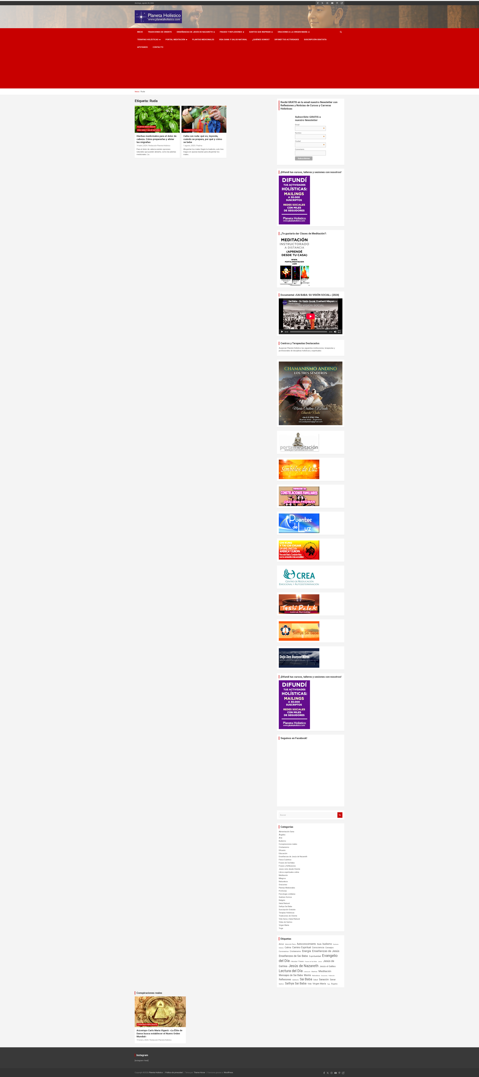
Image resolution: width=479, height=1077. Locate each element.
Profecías (283, 891)
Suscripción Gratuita (315, 39)
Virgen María (284, 925)
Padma (199, 146)
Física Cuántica (285, 860)
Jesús (320, 961)
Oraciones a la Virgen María (292, 32)
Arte (280, 838)
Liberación (307, 971)
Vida (309, 984)
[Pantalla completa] (339, 331)
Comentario (299, 149)
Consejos (329, 947)
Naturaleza (283, 881)
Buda (319, 944)
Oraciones (283, 885)
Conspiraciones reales (288, 844)
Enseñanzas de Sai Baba (293, 955)
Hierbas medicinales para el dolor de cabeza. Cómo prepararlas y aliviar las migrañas (157, 139)
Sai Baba (306, 979)
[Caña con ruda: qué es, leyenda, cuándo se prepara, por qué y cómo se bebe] (204, 119)
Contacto (158, 47)
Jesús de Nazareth (303, 966)
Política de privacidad (174, 1072)
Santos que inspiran (260, 32)
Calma (288, 947)
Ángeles (282, 835)
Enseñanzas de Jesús (325, 951)
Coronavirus (284, 951)
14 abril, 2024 (142, 146)
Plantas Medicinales (203, 39)
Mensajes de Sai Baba (291, 975)
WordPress (228, 1072)
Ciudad (310, 141)
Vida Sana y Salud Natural (233, 39)
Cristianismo (284, 847)
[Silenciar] (335, 331)
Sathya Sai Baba (285, 906)
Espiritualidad (315, 956)
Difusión (282, 850)
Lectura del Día (291, 971)
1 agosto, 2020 (189, 146)
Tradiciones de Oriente (160, 32)
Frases (301, 961)
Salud (315, 980)
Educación (283, 853)
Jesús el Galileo (328, 966)
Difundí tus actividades (287, 39)
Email (310, 125)
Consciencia (318, 947)
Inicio (140, 32)
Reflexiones (285, 979)
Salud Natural (284, 903)
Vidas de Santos (285, 922)
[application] (310, 316)
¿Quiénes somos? (261, 39)
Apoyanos (142, 47)
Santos (281, 984)
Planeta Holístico (156, 1072)
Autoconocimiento (306, 944)
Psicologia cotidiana (287, 894)
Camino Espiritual (301, 947)
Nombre (310, 133)
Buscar (339, 815)
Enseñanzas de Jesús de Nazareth (195, 32)
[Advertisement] (239, 69)
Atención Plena (290, 944)
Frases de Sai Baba (287, 863)
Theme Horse (199, 1072)
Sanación (324, 979)
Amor (281, 944)
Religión (282, 900)
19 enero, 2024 (142, 1040)
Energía (306, 951)
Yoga (281, 928)
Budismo (282, 841)
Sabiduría (295, 980)
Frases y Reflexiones (231, 32)
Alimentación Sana (286, 831)
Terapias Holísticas (147, 39)
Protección (332, 975)
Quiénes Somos (285, 897)
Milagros (282, 878)
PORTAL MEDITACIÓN (175, 39)
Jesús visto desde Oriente (289, 869)
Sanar (333, 979)
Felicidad (294, 961)
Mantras (314, 971)
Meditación (283, 875)
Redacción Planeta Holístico (159, 146)
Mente (307, 975)
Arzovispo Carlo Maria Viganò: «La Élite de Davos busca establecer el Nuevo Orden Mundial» (159, 1033)
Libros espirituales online (289, 872)
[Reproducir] (282, 331)
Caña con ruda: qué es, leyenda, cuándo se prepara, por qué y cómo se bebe (202, 139)
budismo (327, 944)
